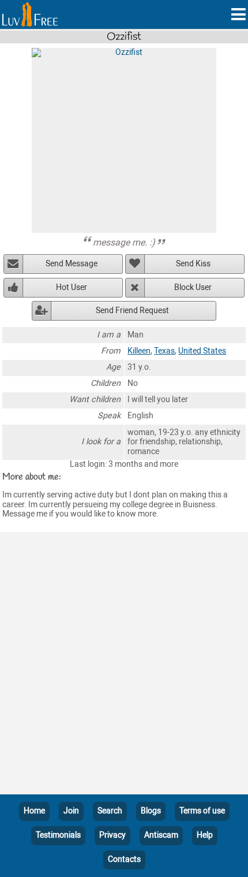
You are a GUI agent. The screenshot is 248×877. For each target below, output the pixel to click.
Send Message (71, 264)
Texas (164, 351)
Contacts (124, 859)
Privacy (112, 835)
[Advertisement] (124, 665)
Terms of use (202, 811)
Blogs (151, 811)
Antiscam (161, 835)
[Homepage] (30, 14)
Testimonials (58, 835)
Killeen (139, 351)
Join (71, 811)
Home (34, 811)
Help (205, 835)
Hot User (71, 287)
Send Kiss (193, 264)
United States (202, 351)
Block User (193, 287)
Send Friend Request (132, 310)
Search (109, 811)
